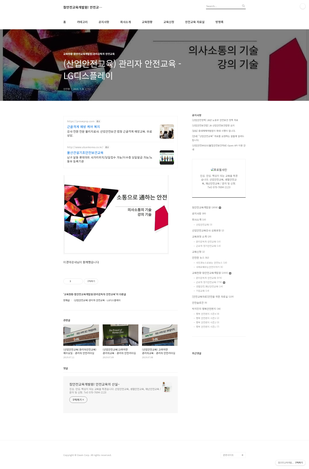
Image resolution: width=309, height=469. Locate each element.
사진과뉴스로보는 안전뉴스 (211, 262)
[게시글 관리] (79, 281)
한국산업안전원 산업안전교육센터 (234, 372)
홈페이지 (227, 335)
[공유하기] (74, 281)
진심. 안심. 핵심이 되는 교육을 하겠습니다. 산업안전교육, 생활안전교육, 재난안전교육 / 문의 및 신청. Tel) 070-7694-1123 (115, 390)
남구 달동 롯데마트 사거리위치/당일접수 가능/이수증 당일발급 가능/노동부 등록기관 (109, 159)
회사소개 (125, 21)
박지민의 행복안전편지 (206, 308)
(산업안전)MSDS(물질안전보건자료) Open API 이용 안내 (219, 147)
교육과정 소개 (201, 236)
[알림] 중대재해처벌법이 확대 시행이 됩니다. (214, 130)
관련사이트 (228, 455)
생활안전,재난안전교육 (209, 286)
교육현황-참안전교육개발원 (210, 273)
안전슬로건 (199, 302)
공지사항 (104, 21)
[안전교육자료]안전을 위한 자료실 (213, 296)
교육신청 (168, 21)
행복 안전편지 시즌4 (207, 313)
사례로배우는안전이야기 (209, 267)
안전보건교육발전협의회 (234, 429)
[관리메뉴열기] (302, 6)
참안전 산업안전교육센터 (234, 349)
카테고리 (82, 21)
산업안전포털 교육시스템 (234, 389)
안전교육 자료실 (195, 21)
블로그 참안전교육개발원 (234, 440)
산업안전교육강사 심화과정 (208, 230)
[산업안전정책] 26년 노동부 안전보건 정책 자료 (215, 120)
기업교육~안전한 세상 (233, 340)
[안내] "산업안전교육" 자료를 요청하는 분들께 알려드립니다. (218, 138)
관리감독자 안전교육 (208, 241)
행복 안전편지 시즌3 (207, 318)
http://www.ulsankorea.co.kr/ (85, 147)
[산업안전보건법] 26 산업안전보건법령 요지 (213, 125)
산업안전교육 (204, 224)
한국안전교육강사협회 (234, 420)
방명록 (219, 21)
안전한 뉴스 (200, 257)
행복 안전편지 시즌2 (207, 322)
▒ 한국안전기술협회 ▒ (233, 412)
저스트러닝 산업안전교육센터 (234, 360)
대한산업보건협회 (231, 397)
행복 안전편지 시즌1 (207, 326)
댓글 (65, 368)
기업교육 (202, 290)
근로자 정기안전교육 (208, 246)
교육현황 (147, 21)
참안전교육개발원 (205, 207)
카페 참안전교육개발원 (234, 449)
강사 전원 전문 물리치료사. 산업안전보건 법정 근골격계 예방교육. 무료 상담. (109, 133)
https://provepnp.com (80, 121)
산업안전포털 (229, 380)
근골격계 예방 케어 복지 (83, 126)
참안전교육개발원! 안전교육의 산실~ (83, 7)
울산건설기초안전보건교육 (85, 152)
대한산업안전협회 (231, 403)
